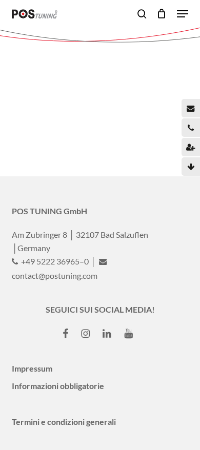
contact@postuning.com (54, 275)
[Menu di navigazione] (182, 14)
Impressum (32, 368)
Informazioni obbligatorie (58, 386)
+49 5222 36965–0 (54, 261)
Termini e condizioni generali (64, 421)
